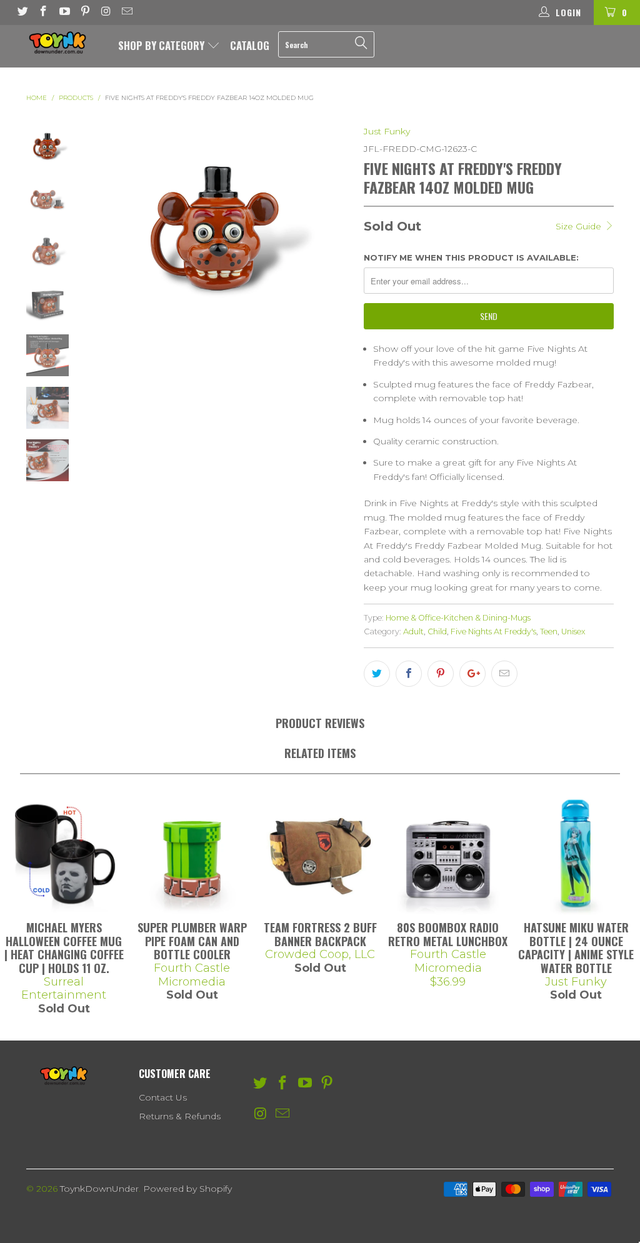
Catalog (249, 45)
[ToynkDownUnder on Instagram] (105, 12)
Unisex (573, 631)
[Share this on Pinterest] (441, 674)
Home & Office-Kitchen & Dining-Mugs (458, 617)
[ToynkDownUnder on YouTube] (64, 12)
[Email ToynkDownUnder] (127, 12)
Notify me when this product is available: (471, 257)
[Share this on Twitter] (377, 674)
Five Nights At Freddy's (493, 631)
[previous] (99, 224)
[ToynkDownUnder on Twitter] (22, 12)
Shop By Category (162, 45)
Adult (413, 631)
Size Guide (580, 226)
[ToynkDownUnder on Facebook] (43, 12)
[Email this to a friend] (504, 674)
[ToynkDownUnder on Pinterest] (85, 12)
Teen (549, 631)
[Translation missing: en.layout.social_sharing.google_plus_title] (472, 674)
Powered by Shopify (187, 1188)
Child (437, 631)
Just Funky (387, 131)
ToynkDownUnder (99, 1188)
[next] (337, 224)
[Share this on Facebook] (409, 674)
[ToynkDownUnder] (57, 42)
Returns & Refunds (180, 1116)
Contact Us (163, 1097)
